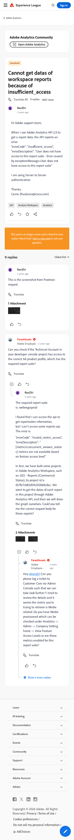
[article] (37, 297)
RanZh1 (21, 108)
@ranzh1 (34, 574)
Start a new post (41, 238)
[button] (21, 100)
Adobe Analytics (14, 17)
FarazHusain (24, 339)
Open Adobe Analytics (31, 44)
